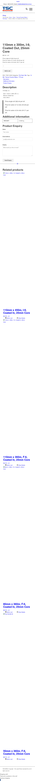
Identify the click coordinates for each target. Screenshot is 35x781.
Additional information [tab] (8, 81)
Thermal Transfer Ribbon (11, 77)
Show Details (21, 318)
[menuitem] (18, 1)
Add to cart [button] (9, 318)
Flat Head (21, 75)
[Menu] (29, 9)
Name (4, 129)
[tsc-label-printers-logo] (14, 9)
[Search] (25, 9)
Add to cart (7, 71)
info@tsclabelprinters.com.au (25, 4)
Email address (6, 136)
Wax (25, 75)
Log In (17, 1)
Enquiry (5, 145)
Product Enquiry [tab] (7, 83)
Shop (4, 15)
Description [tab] (6, 79)
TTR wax (21, 77)
